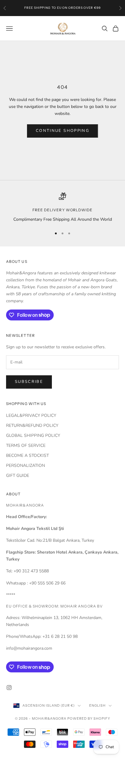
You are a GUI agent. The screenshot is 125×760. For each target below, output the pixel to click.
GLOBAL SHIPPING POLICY (33, 435)
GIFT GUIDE (17, 475)
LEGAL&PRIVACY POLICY (31, 415)
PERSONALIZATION (25, 465)
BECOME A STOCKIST (27, 455)
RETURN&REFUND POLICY (32, 425)
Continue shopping (62, 130)
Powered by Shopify (88, 718)
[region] (62, 208)
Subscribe (29, 381)
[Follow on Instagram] (9, 688)
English (97, 705)
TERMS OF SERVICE (26, 445)
